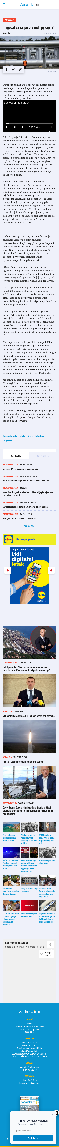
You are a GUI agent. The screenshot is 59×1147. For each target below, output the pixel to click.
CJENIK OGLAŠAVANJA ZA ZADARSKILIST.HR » (29, 1053)
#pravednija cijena (36, 436)
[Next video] (15, 127)
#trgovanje (7, 440)
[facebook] (6, 69)
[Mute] (23, 127)
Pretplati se (33, 1138)
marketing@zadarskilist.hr (32, 1048)
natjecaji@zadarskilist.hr (30, 1051)
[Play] (7, 127)
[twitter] (13, 69)
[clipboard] (20, 69)
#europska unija (10, 436)
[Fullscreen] (52, 127)
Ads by (50, 131)
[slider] (29, 123)
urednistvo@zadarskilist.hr (29, 1067)
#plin (22, 436)
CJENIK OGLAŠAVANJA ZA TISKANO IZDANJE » (29, 1056)
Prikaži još (29, 525)
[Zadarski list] (29, 4)
